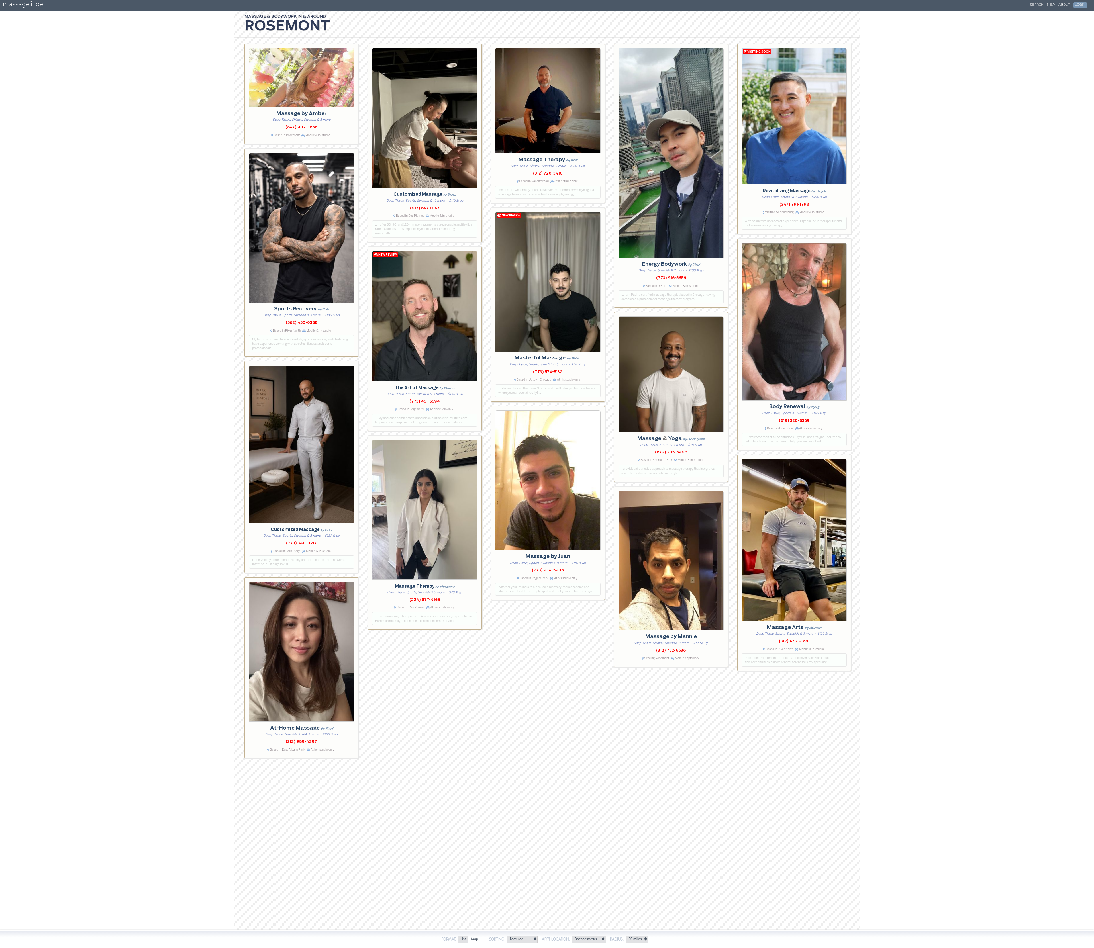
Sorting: (497, 939)
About (1064, 5)
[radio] (463, 939)
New (1051, 5)
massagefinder (24, 5)
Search (1037, 5)
